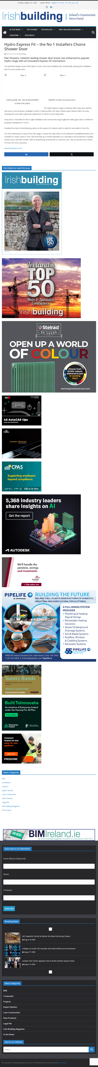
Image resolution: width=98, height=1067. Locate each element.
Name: (6, 874)
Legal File (5, 802)
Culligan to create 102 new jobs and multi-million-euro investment (64, 4)
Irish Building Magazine (70, 29)
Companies (6, 782)
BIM (3, 778)
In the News (15, 29)
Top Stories (32, 29)
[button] (21, 29)
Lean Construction (9, 794)
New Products (7, 798)
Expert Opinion (7, 790)
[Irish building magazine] (49, 16)
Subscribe (14, 35)
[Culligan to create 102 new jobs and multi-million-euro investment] (12, 950)
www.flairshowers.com (13, 148)
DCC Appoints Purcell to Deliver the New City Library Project (46, 936)
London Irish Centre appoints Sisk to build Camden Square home (48, 961)
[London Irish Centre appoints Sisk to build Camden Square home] (12, 962)
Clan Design (62, 1063)
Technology (46, 29)
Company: (7, 890)
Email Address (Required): (14, 858)
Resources (29, 35)
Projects (5, 786)
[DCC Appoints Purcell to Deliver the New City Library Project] (12, 938)
